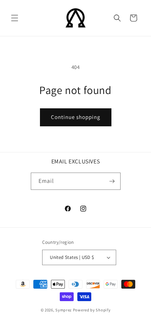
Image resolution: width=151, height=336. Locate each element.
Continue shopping (75, 116)
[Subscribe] (112, 181)
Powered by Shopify (92, 309)
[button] (15, 18)
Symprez (63, 309)
